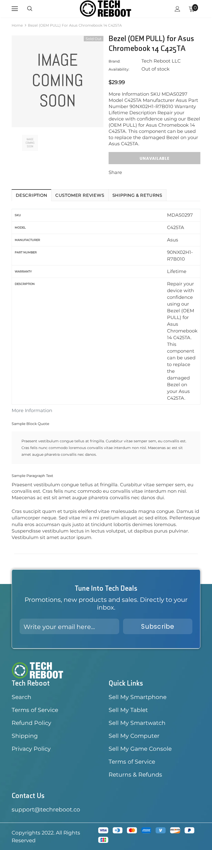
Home (17, 25)
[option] (57, 81)
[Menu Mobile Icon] (15, 9)
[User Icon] (177, 9)
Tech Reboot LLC (161, 61)
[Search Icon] (29, 8)
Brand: (114, 61)
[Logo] (105, 8)
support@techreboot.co (46, 809)
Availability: (119, 69)
